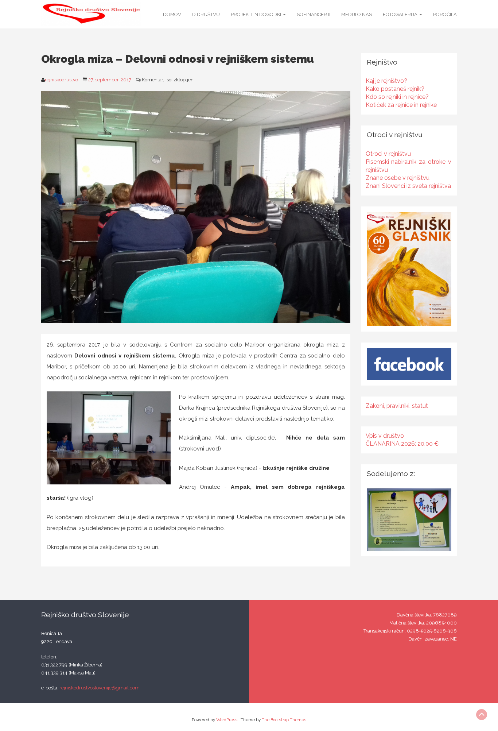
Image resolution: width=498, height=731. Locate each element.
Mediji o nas (356, 14)
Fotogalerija (401, 14)
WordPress (226, 719)
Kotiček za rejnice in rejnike (401, 104)
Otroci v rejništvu (388, 153)
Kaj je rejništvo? (386, 80)
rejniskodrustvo (61, 79)
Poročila (445, 14)
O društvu (206, 14)
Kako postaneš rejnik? (395, 88)
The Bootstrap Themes (284, 719)
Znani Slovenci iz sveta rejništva (408, 185)
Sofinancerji (313, 14)
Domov (172, 14)
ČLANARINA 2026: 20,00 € (402, 443)
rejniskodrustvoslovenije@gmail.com (99, 688)
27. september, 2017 (109, 79)
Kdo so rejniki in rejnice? (397, 96)
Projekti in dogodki (256, 14)
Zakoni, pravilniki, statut (397, 405)
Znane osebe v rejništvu (397, 177)
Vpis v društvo (385, 435)
